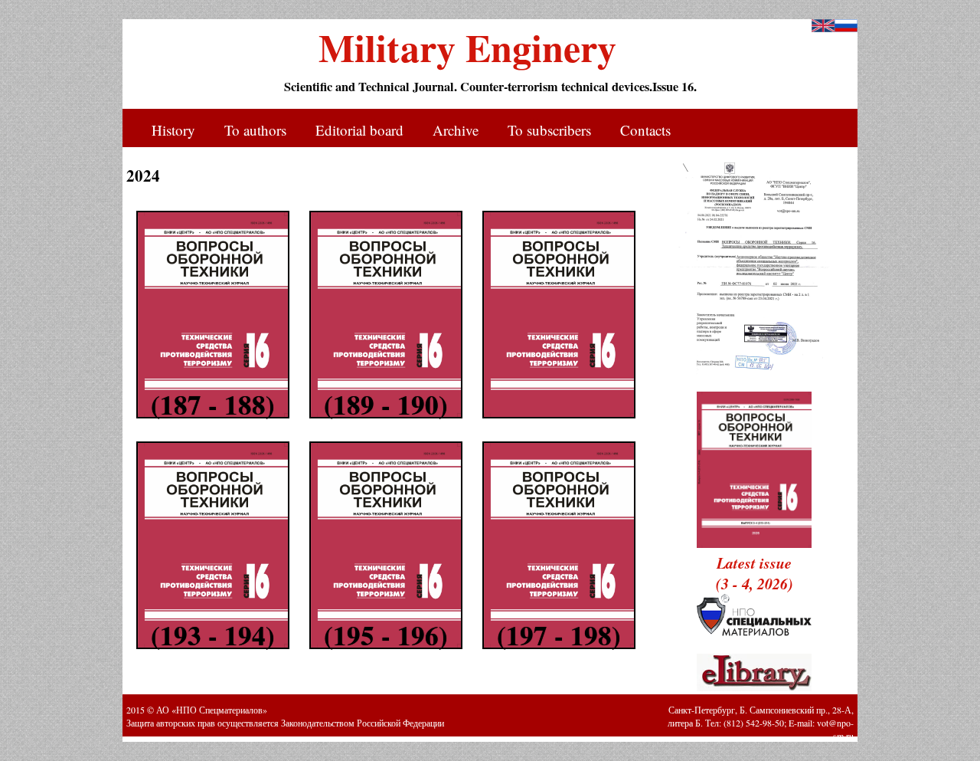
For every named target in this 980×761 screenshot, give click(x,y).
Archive (456, 129)
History (173, 129)
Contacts (645, 129)
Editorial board (359, 129)
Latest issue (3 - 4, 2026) (754, 573)
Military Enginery (467, 42)
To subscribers (549, 129)
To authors (255, 129)
